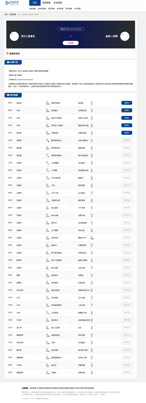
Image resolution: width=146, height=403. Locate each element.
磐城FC (81, 178)
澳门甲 (19, 328)
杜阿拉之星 (82, 358)
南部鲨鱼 (81, 148)
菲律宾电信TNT (84, 290)
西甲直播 (51, 9)
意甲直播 (60, 9)
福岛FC (54, 245)
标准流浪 (81, 283)
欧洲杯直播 (42, 9)
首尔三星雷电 (56, 260)
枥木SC (54, 223)
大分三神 (54, 193)
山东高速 (54, 313)
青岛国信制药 (56, 305)
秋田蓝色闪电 (83, 170)
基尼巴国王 (55, 290)
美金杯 (19, 103)
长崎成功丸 (82, 253)
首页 (35, 3)
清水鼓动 (81, 163)
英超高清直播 (69, 388)
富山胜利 (54, 208)
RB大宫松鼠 (56, 178)
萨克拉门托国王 (57, 125)
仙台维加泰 (82, 223)
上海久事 (81, 305)
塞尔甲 (19, 350)
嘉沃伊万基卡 (83, 350)
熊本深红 (81, 230)
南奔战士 (54, 275)
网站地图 (45, 398)
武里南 (80, 275)
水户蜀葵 (54, 230)
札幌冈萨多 (82, 245)
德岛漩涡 (81, 185)
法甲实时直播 (79, 388)
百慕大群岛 (82, 133)
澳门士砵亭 (55, 328)
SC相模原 (55, 163)
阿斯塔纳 (81, 365)
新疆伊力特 (82, 313)
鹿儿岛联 (54, 268)
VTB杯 (19, 320)
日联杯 (19, 163)
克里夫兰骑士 (83, 118)
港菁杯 (19, 283)
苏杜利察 (54, 350)
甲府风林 (54, 238)
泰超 (18, 275)
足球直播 (58, 3)
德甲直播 (68, 9)
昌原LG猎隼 (82, 260)
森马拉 (53, 365)
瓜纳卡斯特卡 (83, 140)
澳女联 (19, 155)
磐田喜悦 (81, 200)
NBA (18, 110)
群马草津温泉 (56, 253)
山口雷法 (81, 193)
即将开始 (127, 140)
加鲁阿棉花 (55, 335)
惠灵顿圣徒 (55, 148)
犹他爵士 (54, 110)
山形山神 (81, 268)
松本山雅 (54, 215)
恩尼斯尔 (54, 320)
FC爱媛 (54, 170)
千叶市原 (81, 208)
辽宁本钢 (81, 298)
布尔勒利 (81, 343)
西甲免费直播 (89, 388)
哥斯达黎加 (55, 103)
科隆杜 (53, 373)
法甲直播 (77, 9)
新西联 (19, 148)
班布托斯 (81, 335)
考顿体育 (81, 373)
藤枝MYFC (82, 238)
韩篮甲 (19, 260)
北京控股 (54, 298)
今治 (53, 185)
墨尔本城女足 (83, 155)
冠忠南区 (54, 283)
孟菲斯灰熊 (82, 110)
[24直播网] (14, 5)
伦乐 (80, 328)
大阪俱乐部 (55, 200)
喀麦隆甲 (20, 335)
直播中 (126, 103)
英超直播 (46, 3)
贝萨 (53, 343)
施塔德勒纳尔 (56, 358)
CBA (18, 298)
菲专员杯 (20, 290)
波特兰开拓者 (56, 118)
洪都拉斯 (54, 133)
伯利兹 (80, 103)
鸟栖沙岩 (81, 215)
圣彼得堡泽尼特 (84, 320)
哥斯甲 (19, 140)
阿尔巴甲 (20, 343)
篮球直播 (13, 14)
